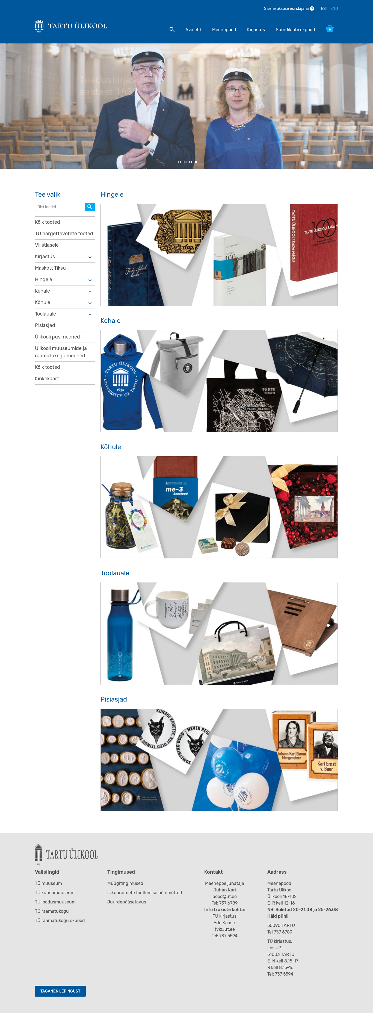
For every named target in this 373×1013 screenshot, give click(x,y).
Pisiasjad (45, 325)
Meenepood (224, 29)
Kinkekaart (47, 379)
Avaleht (193, 29)
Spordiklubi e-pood (295, 29)
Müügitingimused (125, 883)
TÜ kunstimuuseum (55, 892)
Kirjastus (256, 29)
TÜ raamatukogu (52, 911)
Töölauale (45, 314)
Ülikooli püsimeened (57, 337)
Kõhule (42, 302)
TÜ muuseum (48, 883)
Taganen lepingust (60, 991)
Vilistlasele (47, 245)
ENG (334, 8)
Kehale (42, 291)
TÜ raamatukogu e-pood (60, 920)
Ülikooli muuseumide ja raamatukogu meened (61, 352)
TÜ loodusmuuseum (55, 902)
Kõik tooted (47, 222)
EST (324, 8)
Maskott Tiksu (50, 268)
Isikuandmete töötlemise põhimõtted (144, 892)
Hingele (43, 279)
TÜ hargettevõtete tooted (64, 234)
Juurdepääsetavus (126, 902)
